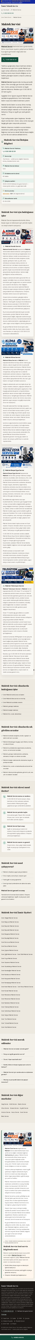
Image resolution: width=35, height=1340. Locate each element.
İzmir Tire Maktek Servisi (8, 1019)
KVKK (20, 1318)
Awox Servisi (15, 1112)
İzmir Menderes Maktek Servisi (10, 995)
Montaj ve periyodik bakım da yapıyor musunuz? (14, 1081)
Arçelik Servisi (24, 1108)
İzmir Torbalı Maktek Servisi (9, 1023)
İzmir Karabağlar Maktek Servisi (10, 970)
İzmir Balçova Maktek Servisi (10, 922)
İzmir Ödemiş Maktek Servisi (9, 1007)
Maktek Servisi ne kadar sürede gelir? (16, 1049)
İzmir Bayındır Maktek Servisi (10, 926)
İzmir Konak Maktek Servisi (9, 991)
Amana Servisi (14, 1108)
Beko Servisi (5, 1116)
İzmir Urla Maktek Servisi (8, 1027)
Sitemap (3, 1314)
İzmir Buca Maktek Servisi (9, 946)
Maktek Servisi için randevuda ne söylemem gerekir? (17, 1073)
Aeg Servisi (4, 1104)
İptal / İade (6, 1323)
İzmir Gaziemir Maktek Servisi (10, 962)
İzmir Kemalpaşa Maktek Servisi (10, 983)
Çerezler (27, 1318)
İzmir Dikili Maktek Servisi (24, 954)
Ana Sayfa (6, 10)
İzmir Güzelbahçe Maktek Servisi (11, 966)
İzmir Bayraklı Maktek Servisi (10, 930)
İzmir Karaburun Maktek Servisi (10, 974)
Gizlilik (14, 1318)
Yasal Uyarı (6, 1318)
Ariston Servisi (5, 1112)
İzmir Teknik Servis (9, 6)
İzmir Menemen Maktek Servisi (10, 999)
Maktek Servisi (16, 10)
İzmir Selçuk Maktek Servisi (9, 1015)
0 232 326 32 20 (8, 13)
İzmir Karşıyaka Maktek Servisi (10, 978)
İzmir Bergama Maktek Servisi (10, 934)
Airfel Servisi (13, 1104)
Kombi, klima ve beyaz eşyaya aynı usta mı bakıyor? (16, 1066)
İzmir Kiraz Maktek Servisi (25, 987)
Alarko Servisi (22, 1104)
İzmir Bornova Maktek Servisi (10, 942)
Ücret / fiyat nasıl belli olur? (12, 1059)
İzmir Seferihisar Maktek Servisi (10, 1011)
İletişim (14, 1323)
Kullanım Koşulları (8, 1321)
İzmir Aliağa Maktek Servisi (9, 918)
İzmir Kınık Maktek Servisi (8, 987)
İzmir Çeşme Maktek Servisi (9, 950)
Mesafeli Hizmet (20, 1321)
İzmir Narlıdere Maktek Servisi (10, 1003)
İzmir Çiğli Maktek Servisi (8, 954)
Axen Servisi (24, 1112)
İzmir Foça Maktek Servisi (9, 958)
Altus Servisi (5, 1108)
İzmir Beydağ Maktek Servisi (9, 938)
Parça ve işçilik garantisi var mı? (14, 1054)
